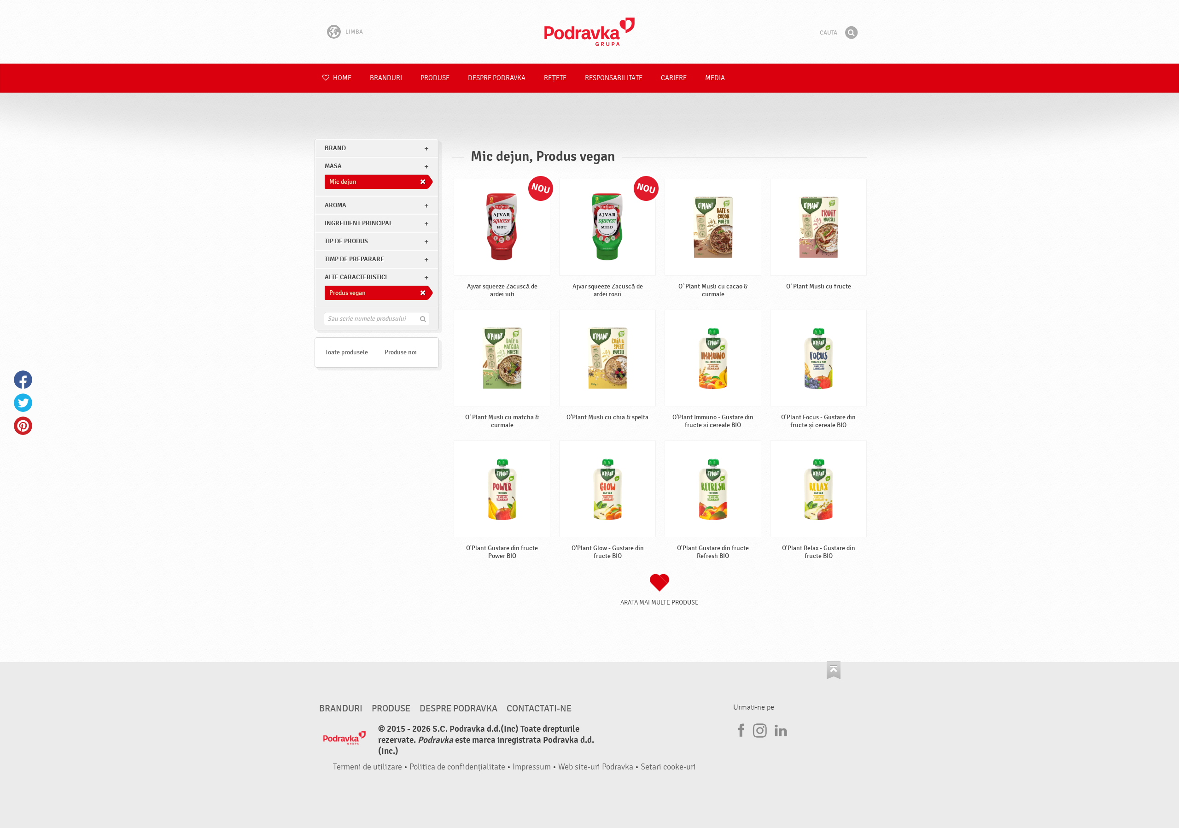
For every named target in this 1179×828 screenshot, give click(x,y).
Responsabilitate (613, 78)
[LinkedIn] (780, 729)
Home (341, 78)
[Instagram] (760, 729)
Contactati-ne (539, 708)
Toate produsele (346, 352)
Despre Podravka (496, 78)
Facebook (23, 379)
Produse (434, 78)
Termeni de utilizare (367, 767)
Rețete (555, 78)
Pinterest (23, 426)
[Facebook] (740, 729)
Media (715, 78)
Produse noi (401, 352)
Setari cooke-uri (668, 767)
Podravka (589, 32)
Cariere (674, 78)
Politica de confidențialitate (457, 767)
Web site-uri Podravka (595, 767)
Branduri (386, 78)
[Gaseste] (851, 32)
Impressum (532, 767)
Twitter (23, 402)
